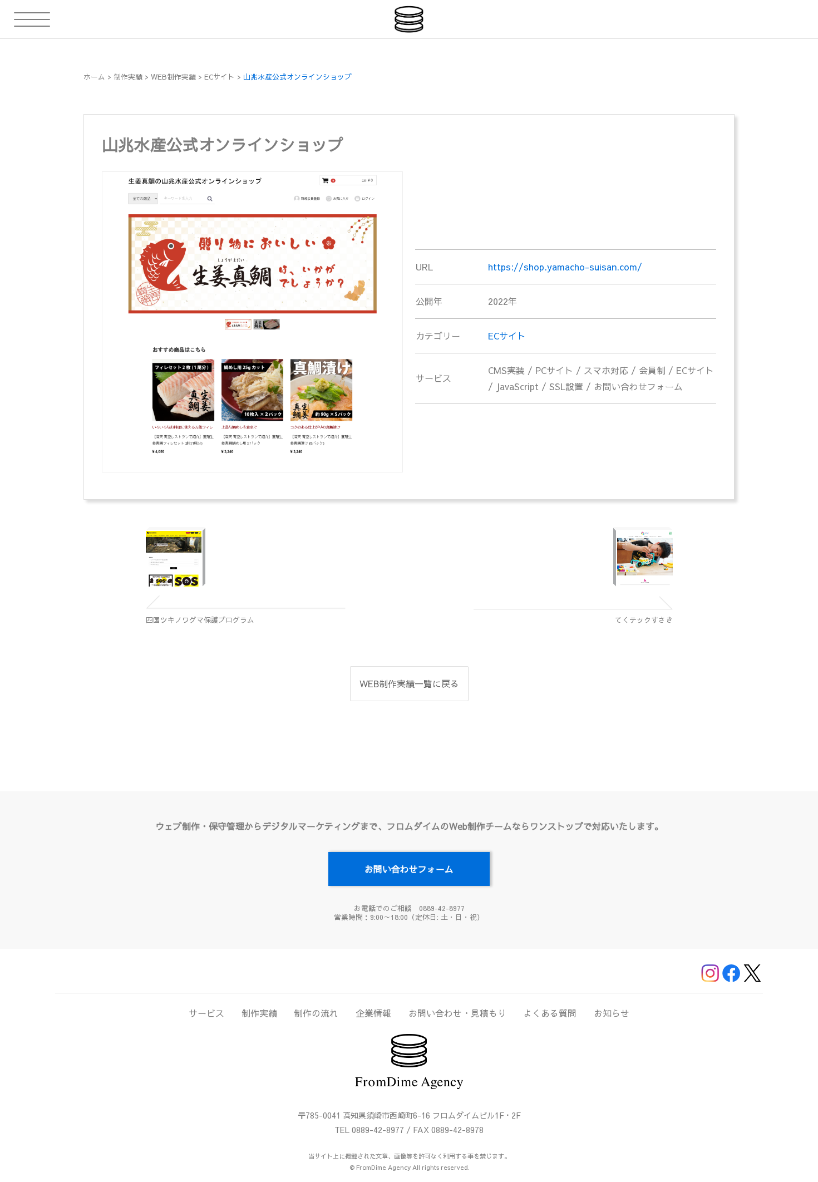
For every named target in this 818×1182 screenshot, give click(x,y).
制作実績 (259, 1013)
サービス (206, 1013)
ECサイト (507, 335)
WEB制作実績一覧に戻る (409, 683)
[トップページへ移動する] (409, 19)
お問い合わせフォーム (409, 869)
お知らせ (611, 1013)
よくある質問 (549, 1013)
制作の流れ (316, 1013)
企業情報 (373, 1013)
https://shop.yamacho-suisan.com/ (565, 266)
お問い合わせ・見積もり (457, 1013)
